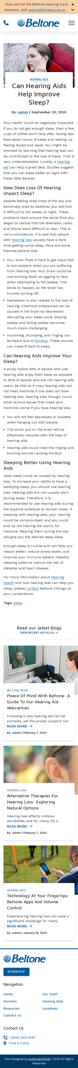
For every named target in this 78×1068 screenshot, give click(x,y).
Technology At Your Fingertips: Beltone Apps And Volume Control (38, 901)
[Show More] (73, 9)
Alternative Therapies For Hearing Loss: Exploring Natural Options (32, 801)
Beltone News (17, 690)
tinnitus (41, 341)
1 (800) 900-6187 (22, 1037)
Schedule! (16, 971)
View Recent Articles (37, 632)
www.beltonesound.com (48, 10)
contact (32, 588)
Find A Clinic (19, 1043)
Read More (17, 726)
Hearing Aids (39, 79)
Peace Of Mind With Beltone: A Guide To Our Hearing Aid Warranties (38, 701)
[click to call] (6, 22)
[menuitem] (19, 994)
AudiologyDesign (39, 1059)
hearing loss (22, 240)
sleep (18, 603)
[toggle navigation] (71, 22)
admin (23, 112)
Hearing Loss (17, 790)
